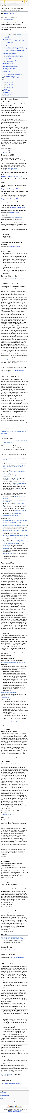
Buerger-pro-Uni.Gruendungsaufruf (17, 207)
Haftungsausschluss (17, 1111)
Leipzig (12, 13)
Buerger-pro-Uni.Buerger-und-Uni (16, 278)
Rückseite (5, 152)
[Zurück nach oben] (14, 1101)
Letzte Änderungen (5, 1095)
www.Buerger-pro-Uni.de (6, 19)
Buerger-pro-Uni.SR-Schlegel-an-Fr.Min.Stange (12, 189)
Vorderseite (5, 150)
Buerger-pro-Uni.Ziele (14, 212)
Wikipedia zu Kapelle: (8, 553)
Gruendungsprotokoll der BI (15, 246)
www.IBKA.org (6, 545)
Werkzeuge (26, 5)
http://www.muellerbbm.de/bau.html (9, 692)
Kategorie (4, 1088)
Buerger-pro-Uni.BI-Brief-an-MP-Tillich (10, 181)
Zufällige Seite (4, 1097)
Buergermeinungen (13, 721)
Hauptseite (6, 13)
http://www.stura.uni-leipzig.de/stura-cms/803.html (12, 662)
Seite (2, 5)
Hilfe (2, 1098)
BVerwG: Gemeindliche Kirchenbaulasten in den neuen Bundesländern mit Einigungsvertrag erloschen (16, 542)
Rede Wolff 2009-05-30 (8, 814)
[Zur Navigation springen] (2, 1)
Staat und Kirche (13, 949)
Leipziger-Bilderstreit (12, 479)
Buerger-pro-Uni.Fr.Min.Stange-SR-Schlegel (11, 199)
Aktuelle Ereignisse (5, 1094)
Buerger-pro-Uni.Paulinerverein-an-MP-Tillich (11, 176)
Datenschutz (16, 1110)
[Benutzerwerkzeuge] (26, 1)
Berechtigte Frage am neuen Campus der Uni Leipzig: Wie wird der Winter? (14, 467)
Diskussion (6, 5)
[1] (19, 488)
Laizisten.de (5, 548)
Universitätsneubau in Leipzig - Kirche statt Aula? (14, 530)
